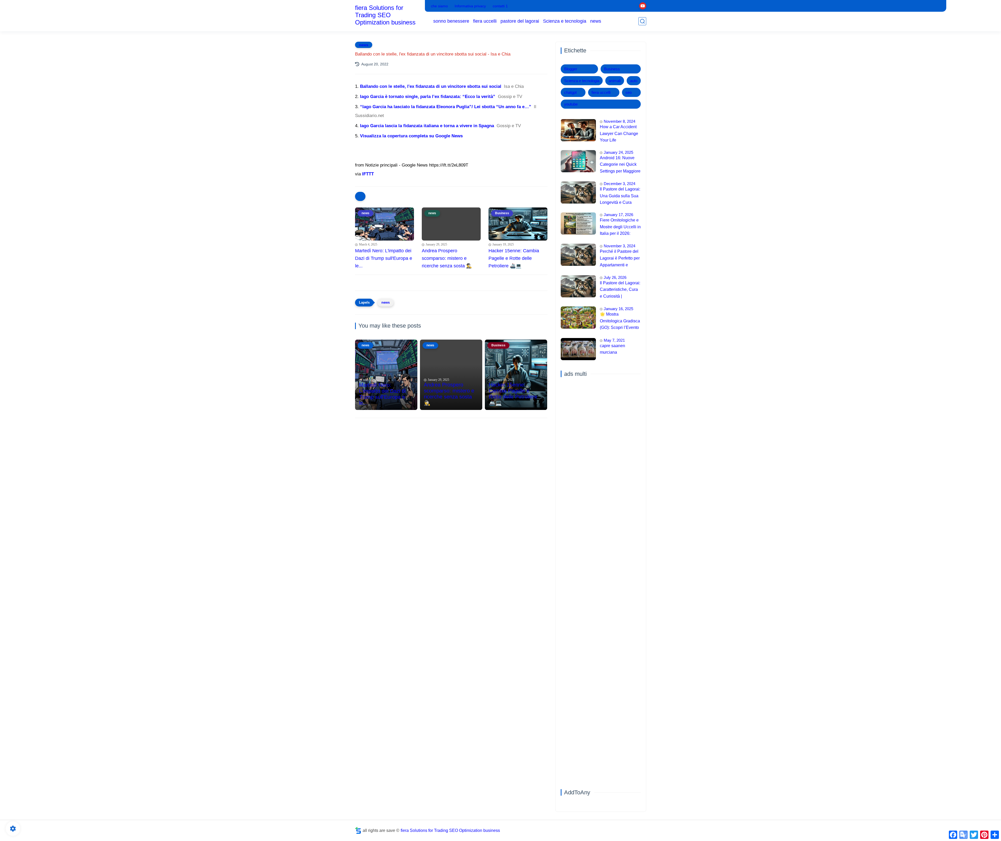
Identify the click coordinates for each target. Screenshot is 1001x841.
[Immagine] (578, 130)
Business (612, 69)
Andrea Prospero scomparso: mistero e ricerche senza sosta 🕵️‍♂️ (447, 258)
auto (633, 80)
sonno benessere (451, 21)
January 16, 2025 (618, 308)
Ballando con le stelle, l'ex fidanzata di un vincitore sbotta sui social (430, 86)
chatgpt (570, 92)
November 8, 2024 (619, 121)
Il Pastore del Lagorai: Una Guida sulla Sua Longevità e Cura (620, 196)
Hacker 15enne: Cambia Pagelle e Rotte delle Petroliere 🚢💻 (514, 258)
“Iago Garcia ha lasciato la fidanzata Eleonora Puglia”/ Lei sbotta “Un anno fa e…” (445, 106)
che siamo (439, 6)
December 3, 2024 (619, 183)
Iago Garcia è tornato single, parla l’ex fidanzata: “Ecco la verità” (427, 96)
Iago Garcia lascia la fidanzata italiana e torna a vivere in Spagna (427, 125)
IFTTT (368, 173)
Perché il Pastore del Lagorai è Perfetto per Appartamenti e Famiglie (620, 258)
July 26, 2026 (615, 277)
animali (615, 80)
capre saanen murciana (612, 349)
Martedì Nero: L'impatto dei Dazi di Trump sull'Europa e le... (383, 258)
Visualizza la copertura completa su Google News (411, 135)
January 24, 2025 (618, 152)
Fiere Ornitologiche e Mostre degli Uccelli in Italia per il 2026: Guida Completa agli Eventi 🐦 (620, 227)
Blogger (570, 69)
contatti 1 (500, 6)
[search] (642, 21)
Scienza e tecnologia (564, 21)
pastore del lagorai (519, 21)
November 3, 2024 (619, 246)
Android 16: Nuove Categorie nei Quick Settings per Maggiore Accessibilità (620, 165)
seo (628, 92)
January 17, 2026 (618, 214)
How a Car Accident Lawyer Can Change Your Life (619, 133)
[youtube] (642, 5)
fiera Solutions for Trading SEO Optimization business (385, 15)
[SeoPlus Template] (358, 830)
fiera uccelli (485, 21)
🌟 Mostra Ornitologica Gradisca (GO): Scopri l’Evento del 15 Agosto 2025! (620, 321)
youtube (571, 104)
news (595, 21)
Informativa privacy (470, 6)
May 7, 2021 (614, 340)
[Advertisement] (451, 462)
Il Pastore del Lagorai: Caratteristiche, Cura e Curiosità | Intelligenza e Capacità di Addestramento (620, 290)
